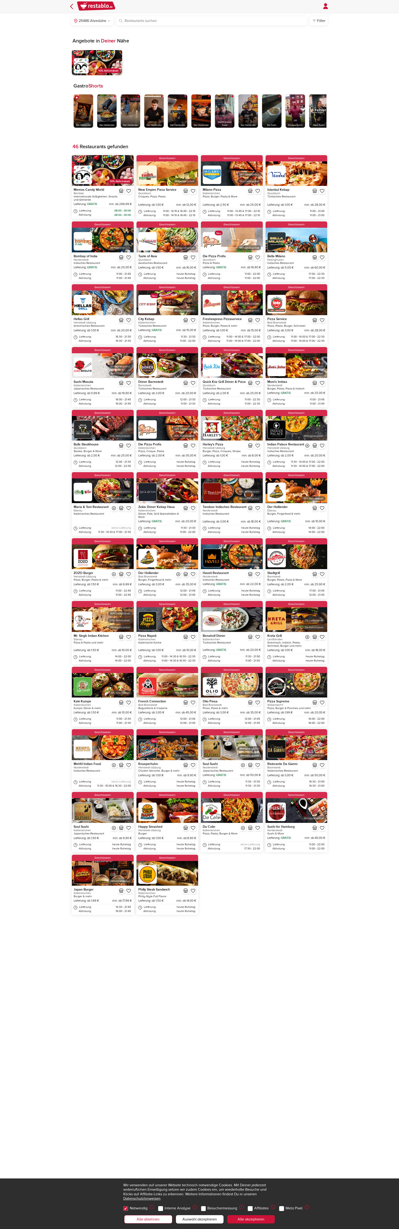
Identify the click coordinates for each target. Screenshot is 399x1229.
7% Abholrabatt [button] (314, 627)
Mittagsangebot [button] (184, 181)
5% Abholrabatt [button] (120, 693)
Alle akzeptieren (251, 1219)
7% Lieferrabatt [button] (314, 620)
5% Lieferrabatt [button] (249, 366)
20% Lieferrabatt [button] (184, 429)
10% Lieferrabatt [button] (120, 613)
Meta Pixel (294, 1208)
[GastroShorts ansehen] (307, 445)
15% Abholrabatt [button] (313, 498)
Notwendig (139, 1208)
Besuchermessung (222, 1208)
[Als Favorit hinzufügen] (128, 191)
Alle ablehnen (148, 1219)
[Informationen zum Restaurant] (121, 191)
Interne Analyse (177, 1208)
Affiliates (261, 1208)
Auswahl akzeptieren (199, 1219)
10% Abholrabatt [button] (108, 70)
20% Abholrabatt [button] (184, 436)
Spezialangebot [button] (249, 181)
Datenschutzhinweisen (141, 1198)
